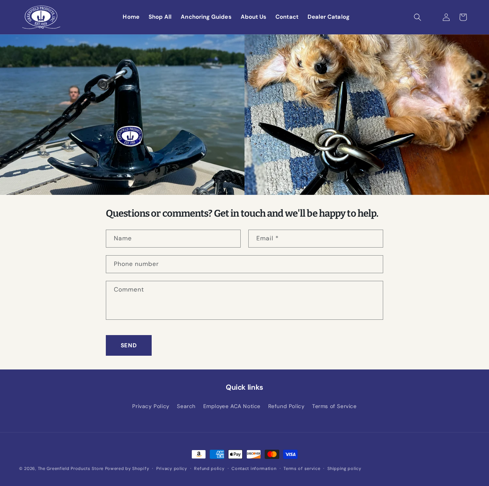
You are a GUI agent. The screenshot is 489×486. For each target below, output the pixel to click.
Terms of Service (334, 406)
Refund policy (209, 468)
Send (129, 345)
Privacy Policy (150, 406)
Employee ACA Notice (232, 406)
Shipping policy (344, 468)
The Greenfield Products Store (71, 468)
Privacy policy (171, 468)
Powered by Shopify (127, 468)
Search (186, 406)
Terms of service (301, 468)
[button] (417, 17)
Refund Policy (286, 406)
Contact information (254, 468)
